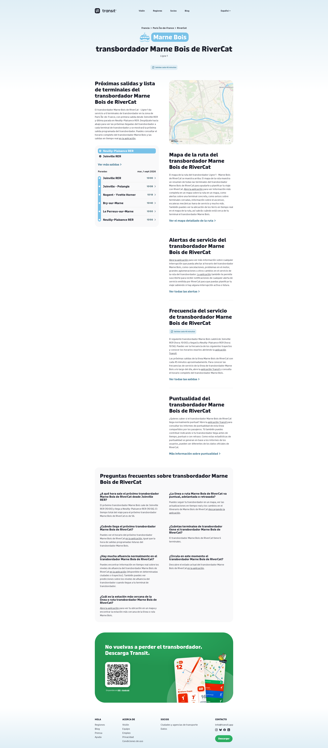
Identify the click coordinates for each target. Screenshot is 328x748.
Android (125, 690)
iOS (119, 690)
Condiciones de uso (132, 741)
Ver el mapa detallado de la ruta (191, 220)
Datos (164, 728)
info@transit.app (224, 724)
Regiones (157, 10)
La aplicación (204, 274)
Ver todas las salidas (183, 379)
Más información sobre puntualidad (193, 453)
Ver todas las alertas (183, 291)
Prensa (98, 732)
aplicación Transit (210, 369)
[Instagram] (216, 730)
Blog (187, 10)
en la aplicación (127, 138)
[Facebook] (224, 730)
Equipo (126, 728)
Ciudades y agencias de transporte (179, 724)
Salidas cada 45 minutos (165, 67)
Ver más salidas (108, 164)
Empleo (126, 732)
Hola (98, 719)
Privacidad (128, 737)
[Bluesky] (220, 730)
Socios (173, 10)
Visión (142, 10)
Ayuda (98, 737)
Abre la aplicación (193, 189)
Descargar (223, 738)
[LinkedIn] (228, 730)
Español (225, 10)
